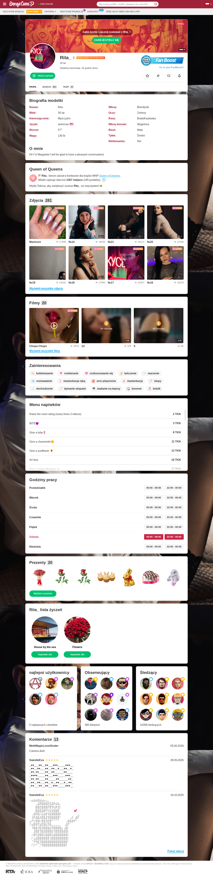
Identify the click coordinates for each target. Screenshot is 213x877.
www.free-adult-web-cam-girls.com (55, 864)
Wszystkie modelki (13, 11)
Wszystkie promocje (71, 11)
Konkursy (93, 11)
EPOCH (89, 864)
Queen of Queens (109, 175)
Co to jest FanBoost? (171, 67)
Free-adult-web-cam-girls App (123, 11)
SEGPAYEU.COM (101, 864)
